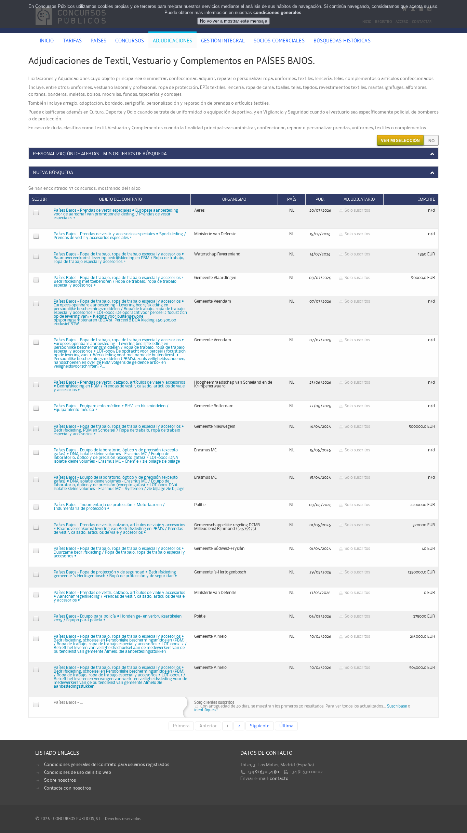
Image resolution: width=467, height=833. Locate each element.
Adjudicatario (359, 199)
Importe (426, 199)
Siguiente (259, 726)
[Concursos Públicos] (70, 29)
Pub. (320, 199)
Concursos (129, 41)
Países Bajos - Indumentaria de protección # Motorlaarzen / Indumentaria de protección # (109, 507)
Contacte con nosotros (67, 788)
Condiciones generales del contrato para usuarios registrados (106, 765)
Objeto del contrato (120, 199)
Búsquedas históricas (342, 41)
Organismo (234, 199)
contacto (279, 779)
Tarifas (72, 41)
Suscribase (397, 706)
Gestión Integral (223, 41)
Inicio (47, 41)
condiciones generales (277, 12)
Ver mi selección (400, 140)
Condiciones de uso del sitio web (77, 772)
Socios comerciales (279, 41)
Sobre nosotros (60, 780)
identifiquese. (206, 710)
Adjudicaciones (172, 41)
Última (286, 726)
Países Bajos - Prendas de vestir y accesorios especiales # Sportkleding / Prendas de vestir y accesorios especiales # (120, 236)
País (291, 199)
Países (98, 41)
